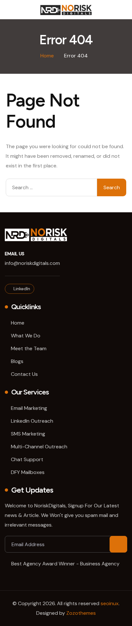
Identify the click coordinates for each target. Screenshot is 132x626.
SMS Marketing (28, 433)
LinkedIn (21, 289)
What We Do (25, 335)
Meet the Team (28, 348)
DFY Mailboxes (28, 472)
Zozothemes (81, 613)
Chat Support (27, 459)
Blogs (17, 361)
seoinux (110, 603)
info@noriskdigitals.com (32, 263)
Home (17, 322)
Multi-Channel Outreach (39, 446)
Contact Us (24, 374)
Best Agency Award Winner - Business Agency (65, 563)
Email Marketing (29, 408)
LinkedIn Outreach (32, 421)
